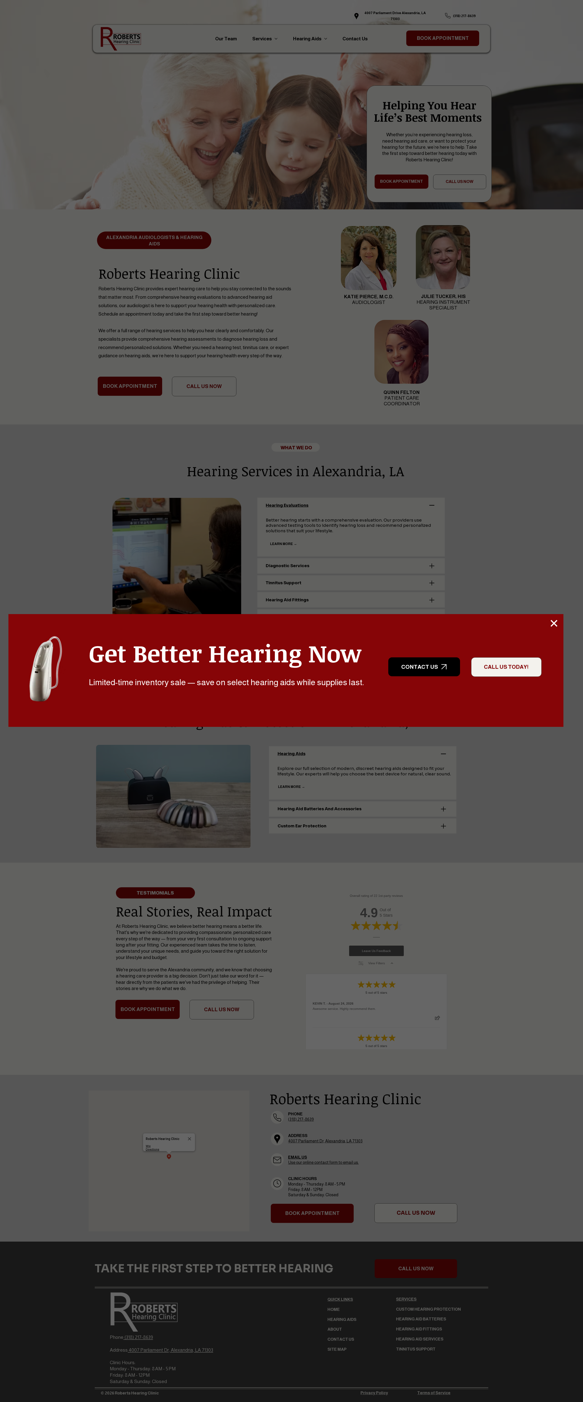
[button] (554, 623)
